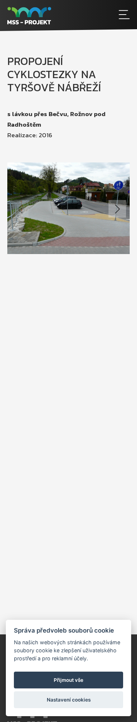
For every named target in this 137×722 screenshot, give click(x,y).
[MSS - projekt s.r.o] (53, 15)
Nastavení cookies (69, 700)
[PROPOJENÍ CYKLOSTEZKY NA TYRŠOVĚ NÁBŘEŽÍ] (68, 208)
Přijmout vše (68, 680)
